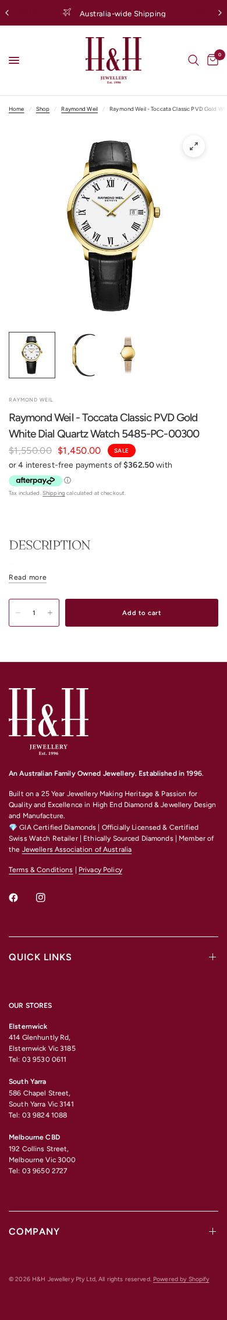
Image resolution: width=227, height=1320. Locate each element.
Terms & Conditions (41, 870)
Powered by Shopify (181, 1279)
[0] (210, 60)
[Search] (193, 60)
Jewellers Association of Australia (77, 849)
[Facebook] (21, 897)
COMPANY (34, 1231)
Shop (43, 109)
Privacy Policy (100, 870)
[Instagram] (49, 897)
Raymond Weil (79, 109)
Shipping (53, 493)
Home (16, 109)
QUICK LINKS (40, 957)
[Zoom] (194, 146)
